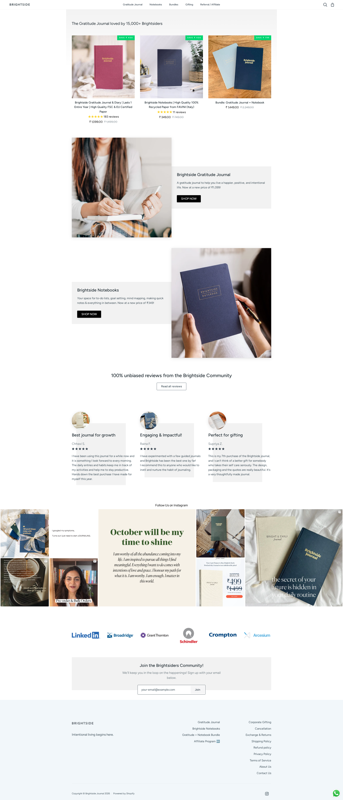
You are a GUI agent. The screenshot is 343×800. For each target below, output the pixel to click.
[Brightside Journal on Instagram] (267, 794)
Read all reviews (171, 386)
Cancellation (263, 728)
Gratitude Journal (209, 722)
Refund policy (262, 747)
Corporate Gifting (260, 722)
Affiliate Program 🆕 (207, 741)
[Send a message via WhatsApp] (336, 793)
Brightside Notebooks (206, 728)
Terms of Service (260, 760)
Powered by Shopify (124, 793)
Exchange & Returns (258, 735)
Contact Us (264, 773)
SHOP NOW (189, 198)
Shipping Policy (261, 741)
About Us (265, 766)
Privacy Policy (262, 754)
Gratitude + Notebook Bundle (201, 735)
